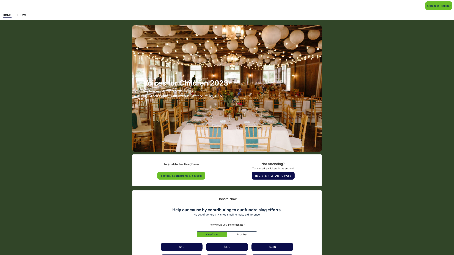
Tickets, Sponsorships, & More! (181, 175)
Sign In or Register (439, 5)
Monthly (242, 234)
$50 (181, 247)
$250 (272, 247)
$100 (227, 247)
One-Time (212, 234)
